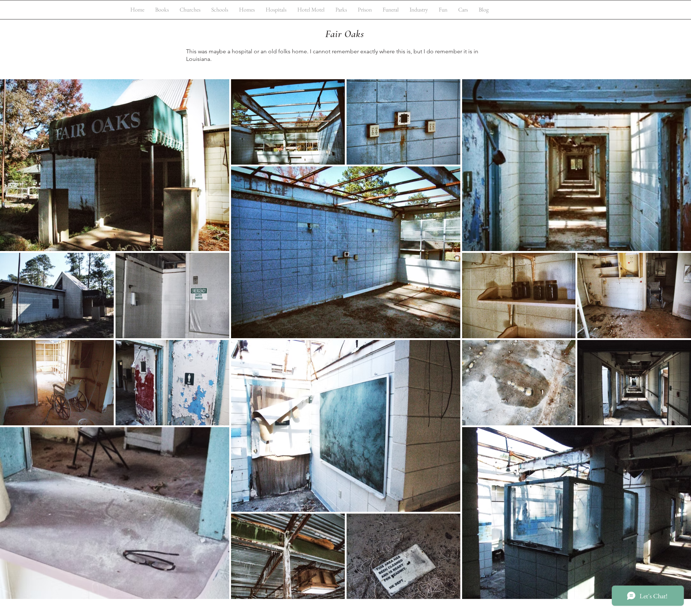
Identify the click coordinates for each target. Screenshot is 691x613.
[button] (190, 9)
